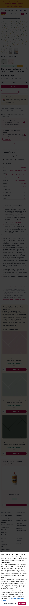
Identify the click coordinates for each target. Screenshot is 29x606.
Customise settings (10, 603)
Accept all (22, 603)
